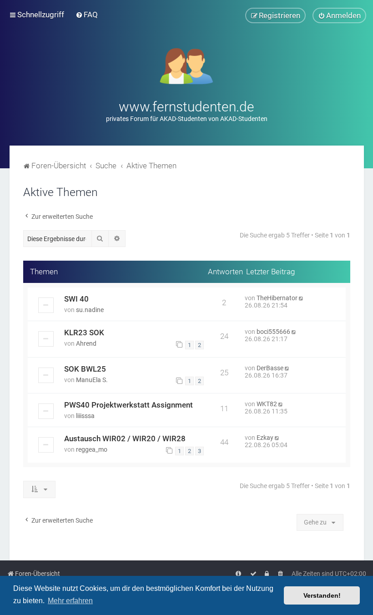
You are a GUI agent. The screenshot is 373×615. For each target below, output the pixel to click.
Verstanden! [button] (322, 595)
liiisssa (85, 415)
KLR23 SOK (84, 332)
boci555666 (273, 331)
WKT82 (267, 404)
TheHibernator (277, 298)
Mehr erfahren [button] (70, 601)
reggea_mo (91, 449)
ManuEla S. (92, 379)
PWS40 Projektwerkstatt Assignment (128, 404)
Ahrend (86, 343)
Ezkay (265, 437)
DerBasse (270, 368)
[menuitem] (86, 14)
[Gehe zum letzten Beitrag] (302, 298)
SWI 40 (76, 298)
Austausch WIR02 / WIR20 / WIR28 (125, 438)
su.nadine (90, 309)
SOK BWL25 (85, 368)
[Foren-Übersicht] (186, 65)
